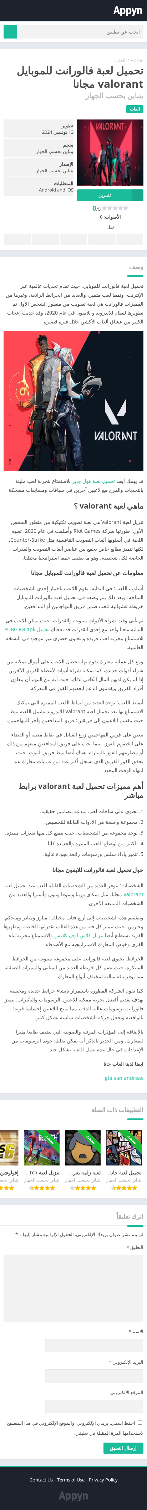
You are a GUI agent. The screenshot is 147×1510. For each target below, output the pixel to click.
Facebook (129, 239)
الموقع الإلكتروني (126, 1392)
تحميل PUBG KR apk (27, 629)
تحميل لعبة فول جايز (93, 481)
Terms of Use (71, 1479)
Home (136, 60)
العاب (120, 60)
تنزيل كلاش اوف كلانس (78, 935)
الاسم (136, 1331)
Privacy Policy (103, 1479)
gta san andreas (124, 1078)
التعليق (135, 1247)
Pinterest (73, 239)
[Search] (10, 32)
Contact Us (41, 1479)
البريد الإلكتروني (126, 1362)
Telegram (45, 239)
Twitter (101, 239)
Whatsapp (17, 239)
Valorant (133, 894)
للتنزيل (104, 195)
